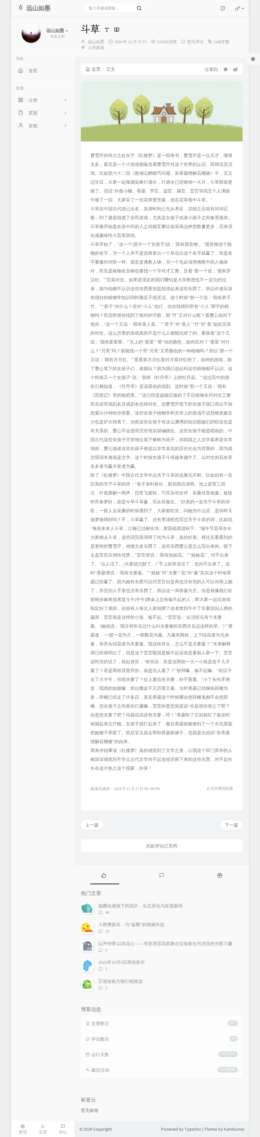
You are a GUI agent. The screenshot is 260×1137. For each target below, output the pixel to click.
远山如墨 (96, 41)
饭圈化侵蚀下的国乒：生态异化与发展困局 (140, 906)
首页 (96, 69)
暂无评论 (195, 41)
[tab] (104, 874)
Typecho (193, 1129)
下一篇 (231, 825)
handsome (234, 1129)
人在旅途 (96, 47)
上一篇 (92, 825)
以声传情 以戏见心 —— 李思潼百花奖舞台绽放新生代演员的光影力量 (165, 943)
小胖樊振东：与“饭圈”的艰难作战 (131, 924)
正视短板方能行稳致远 (120, 981)
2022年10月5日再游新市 (121, 962)
